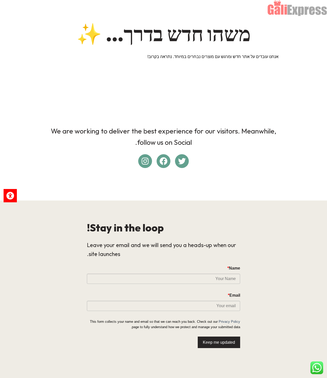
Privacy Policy (229, 322)
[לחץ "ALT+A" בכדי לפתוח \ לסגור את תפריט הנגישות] (10, 195)
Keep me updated (219, 342)
